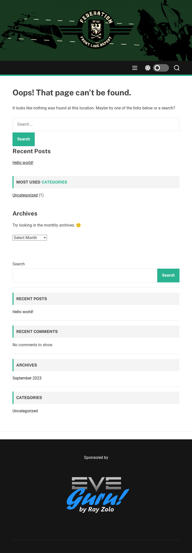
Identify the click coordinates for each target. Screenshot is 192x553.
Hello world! (22, 162)
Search (18, 264)
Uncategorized (25, 195)
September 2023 (27, 378)
